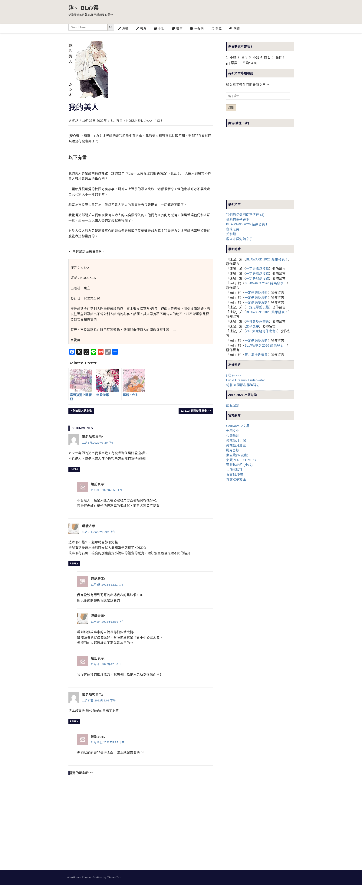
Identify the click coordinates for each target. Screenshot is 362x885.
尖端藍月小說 (236, 440)
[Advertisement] (254, 166)
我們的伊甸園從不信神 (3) (245, 215)
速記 (75, 120)
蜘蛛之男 (232, 229)
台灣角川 (232, 436)
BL (113, 120)
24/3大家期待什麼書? (261, 331)
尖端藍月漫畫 (236, 445)
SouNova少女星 (237, 426)
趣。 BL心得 (83, 8)
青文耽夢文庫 (236, 479)
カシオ (148, 120)
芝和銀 (231, 234)
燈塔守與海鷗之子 (239, 239)
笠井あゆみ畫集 (257, 321)
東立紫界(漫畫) (237, 455)
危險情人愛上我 (82, 411)
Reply (74, 469)
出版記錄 (232, 405)
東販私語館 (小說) (239, 465)
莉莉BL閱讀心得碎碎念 (243, 385)
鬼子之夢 (252, 326)
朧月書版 (232, 450)
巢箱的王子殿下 (237, 219)
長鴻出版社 (234, 470)
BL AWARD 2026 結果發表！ (247, 224)
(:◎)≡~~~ (233, 375)
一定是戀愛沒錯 (257, 269)
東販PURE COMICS (241, 460)
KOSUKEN (134, 120)
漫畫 (119, 120)
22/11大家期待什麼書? (194, 411)
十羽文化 (232, 431)
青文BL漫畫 (234, 474)
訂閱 (231, 107)
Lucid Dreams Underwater (245, 380)
